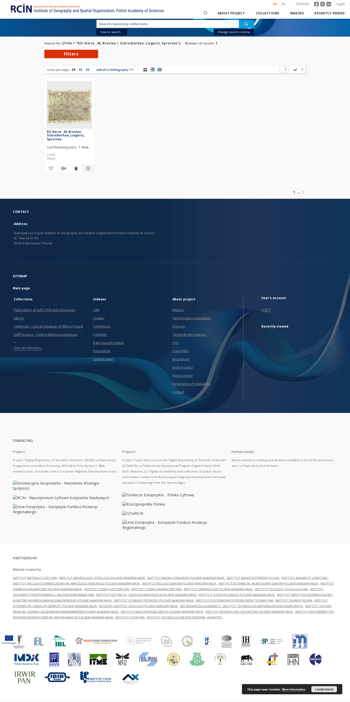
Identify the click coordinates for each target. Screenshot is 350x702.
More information (293, 689)
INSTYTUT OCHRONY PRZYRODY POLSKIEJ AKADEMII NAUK (154, 600)
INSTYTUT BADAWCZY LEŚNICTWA (304, 578)
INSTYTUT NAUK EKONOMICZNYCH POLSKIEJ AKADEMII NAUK (162, 612)
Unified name (103, 359)
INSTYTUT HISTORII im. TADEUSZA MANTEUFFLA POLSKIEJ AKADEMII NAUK (146, 595)
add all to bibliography (112, 69)
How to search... (111, 32)
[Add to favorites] (50, 168)
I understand (324, 689)
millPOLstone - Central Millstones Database (46, 334)
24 (73, 69)
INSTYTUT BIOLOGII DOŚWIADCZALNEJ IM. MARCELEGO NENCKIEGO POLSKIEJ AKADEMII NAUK (76, 583)
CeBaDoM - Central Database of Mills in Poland (48, 326)
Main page (21, 288)
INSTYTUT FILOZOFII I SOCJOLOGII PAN (281, 589)
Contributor (101, 326)
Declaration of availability (191, 384)
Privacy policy (182, 375)
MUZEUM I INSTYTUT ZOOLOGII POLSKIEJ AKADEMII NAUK (138, 606)
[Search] (246, 24)
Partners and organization (191, 318)
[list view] (159, 69)
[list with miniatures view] (152, 69)
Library (19, 318)
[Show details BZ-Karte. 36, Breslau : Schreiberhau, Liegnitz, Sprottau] (87, 168)
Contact (178, 392)
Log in (265, 309)
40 (80, 69)
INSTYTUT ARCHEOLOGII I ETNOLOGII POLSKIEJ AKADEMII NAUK (102, 578)
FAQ (175, 343)
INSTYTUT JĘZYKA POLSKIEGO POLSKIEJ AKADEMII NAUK (237, 595)
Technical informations (189, 334)
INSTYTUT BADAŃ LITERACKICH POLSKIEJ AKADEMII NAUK (186, 578)
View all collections (28, 348)
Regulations (181, 359)
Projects (178, 326)
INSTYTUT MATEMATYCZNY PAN (35, 578)
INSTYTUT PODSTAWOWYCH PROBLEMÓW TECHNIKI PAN (235, 600)
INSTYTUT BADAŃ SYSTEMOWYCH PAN (253, 578)
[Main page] (205, 13)
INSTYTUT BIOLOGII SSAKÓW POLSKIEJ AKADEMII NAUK (179, 583)
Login (341, 4)
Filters (71, 54)
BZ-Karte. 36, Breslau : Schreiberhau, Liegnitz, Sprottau (66, 135)
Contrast (302, 4)
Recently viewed (329, 13)
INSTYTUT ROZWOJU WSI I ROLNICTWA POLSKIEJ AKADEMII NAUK (249, 612)
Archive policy (182, 367)
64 (87, 69)
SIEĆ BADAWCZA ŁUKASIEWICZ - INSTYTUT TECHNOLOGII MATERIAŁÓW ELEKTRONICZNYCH (242, 606)
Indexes (297, 13)
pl (284, 4)
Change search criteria (234, 32)
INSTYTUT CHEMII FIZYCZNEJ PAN (107, 589)
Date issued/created (108, 343)
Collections (267, 13)
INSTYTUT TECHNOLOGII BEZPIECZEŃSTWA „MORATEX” (184, 617)
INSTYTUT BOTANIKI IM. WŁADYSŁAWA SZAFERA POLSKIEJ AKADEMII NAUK (269, 583)
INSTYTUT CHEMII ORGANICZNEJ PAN (156, 589)
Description (101, 351)
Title (96, 310)
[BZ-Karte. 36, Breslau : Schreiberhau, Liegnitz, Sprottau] (69, 107)
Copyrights (180, 351)
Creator (99, 318)
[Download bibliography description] (63, 168)
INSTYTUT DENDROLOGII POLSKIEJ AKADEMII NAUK (218, 589)
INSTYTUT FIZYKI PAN (130, 617)
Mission (178, 310)
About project (231, 13)
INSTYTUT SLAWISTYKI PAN (294, 600)
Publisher (100, 334)
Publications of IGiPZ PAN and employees (44, 310)
